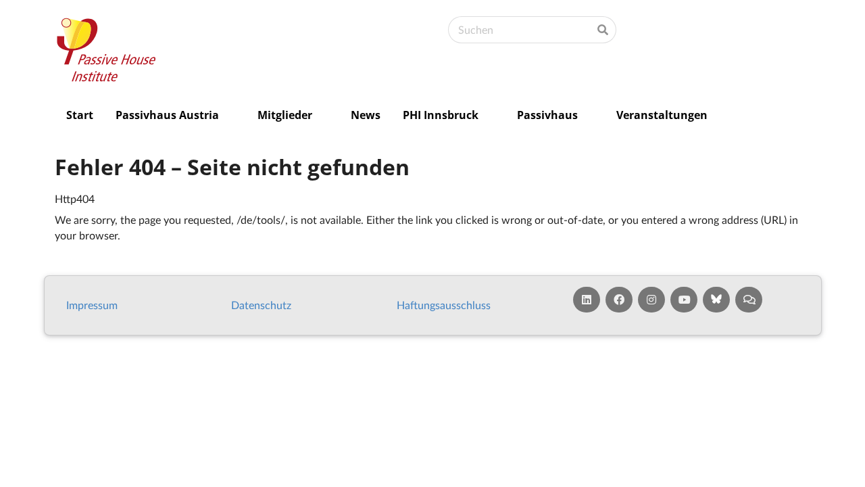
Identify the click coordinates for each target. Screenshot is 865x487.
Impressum (92, 304)
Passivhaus (547, 115)
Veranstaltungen (662, 115)
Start (79, 115)
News (365, 115)
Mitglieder (284, 115)
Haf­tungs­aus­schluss (444, 304)
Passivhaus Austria (167, 115)
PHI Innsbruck (440, 115)
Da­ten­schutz (261, 304)
